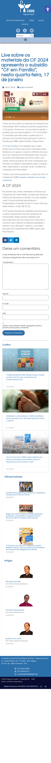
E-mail (5, 304)
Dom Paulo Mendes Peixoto (14, 612)
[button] (48, 9)
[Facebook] (18, 31)
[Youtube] (32, 31)
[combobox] (23, 36)
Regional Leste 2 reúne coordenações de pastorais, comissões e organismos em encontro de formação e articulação (24, 516)
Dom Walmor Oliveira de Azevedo (16, 584)
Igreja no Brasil (26, 87)
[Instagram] (25, 31)
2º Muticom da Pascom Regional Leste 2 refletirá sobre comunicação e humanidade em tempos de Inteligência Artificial (25, 547)
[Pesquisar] (32, 36)
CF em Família (11, 146)
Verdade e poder (13, 582)
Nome (5, 294)
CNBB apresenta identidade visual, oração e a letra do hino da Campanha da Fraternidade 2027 (25, 377)
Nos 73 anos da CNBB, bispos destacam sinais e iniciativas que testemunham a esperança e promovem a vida (24, 459)
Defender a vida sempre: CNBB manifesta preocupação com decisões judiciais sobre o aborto (25, 418)
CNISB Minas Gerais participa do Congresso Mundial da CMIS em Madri (25, 494)
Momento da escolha (15, 610)
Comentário (8, 262)
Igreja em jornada (13, 638)
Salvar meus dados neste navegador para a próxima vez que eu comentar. (22, 327)
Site (4, 313)
